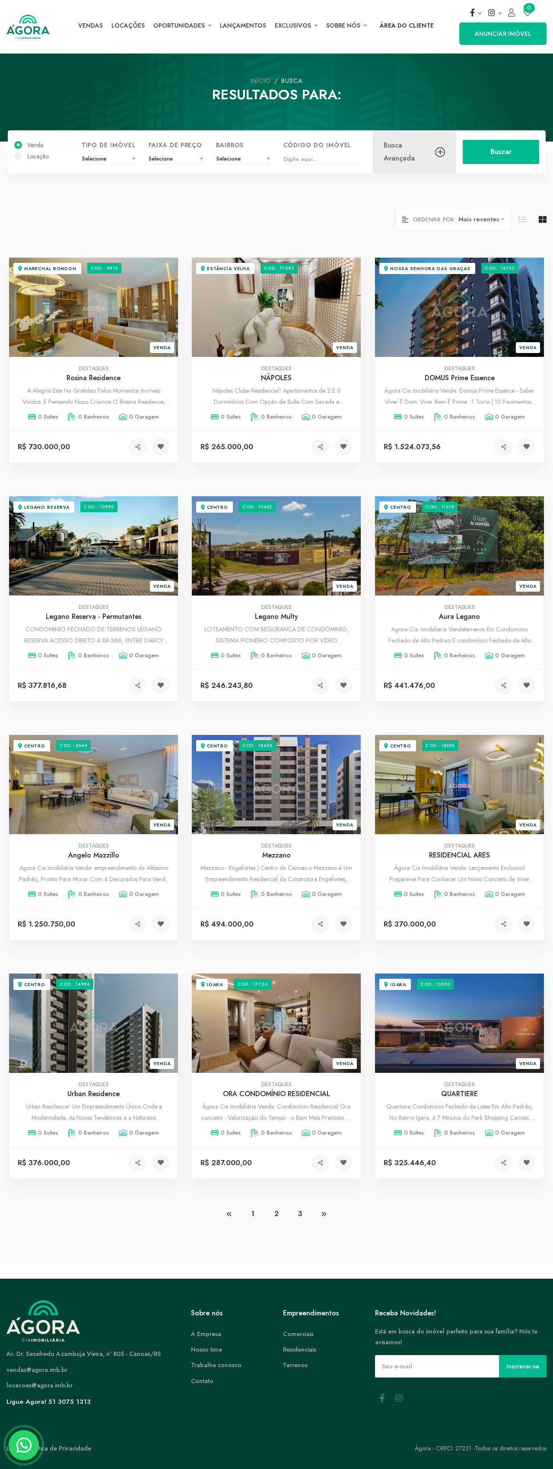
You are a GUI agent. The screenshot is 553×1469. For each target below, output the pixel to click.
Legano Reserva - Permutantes (93, 617)
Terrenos (295, 1365)
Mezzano (276, 856)
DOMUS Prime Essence (459, 378)
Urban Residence (93, 1094)
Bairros (230, 145)
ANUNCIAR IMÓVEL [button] (503, 33)
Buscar (500, 152)
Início (261, 80)
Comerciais (298, 1334)
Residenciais (299, 1349)
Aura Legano (459, 617)
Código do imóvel (317, 145)
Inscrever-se (522, 1366)
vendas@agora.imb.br (36, 1369)
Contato (202, 1381)
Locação (38, 156)
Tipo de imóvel (108, 145)
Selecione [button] (161, 158)
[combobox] (108, 159)
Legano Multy (276, 617)
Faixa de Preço (175, 145)
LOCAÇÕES (128, 25)
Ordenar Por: (434, 219)
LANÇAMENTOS (243, 25)
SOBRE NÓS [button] (344, 25)
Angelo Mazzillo (93, 856)
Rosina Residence (94, 378)
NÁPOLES (276, 378)
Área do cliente (407, 25)
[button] (475, 13)
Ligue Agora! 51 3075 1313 (48, 1401)
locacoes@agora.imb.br (39, 1385)
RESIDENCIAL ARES (459, 856)
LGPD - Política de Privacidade (48, 1448)
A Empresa (206, 1334)
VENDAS (90, 25)
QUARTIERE (459, 1094)
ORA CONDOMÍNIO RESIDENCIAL (276, 1094)
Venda (35, 145)
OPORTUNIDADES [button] (180, 25)
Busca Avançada (399, 152)
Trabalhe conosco (216, 1365)
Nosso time (206, 1349)
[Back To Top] (529, 1445)
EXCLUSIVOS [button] (294, 25)
